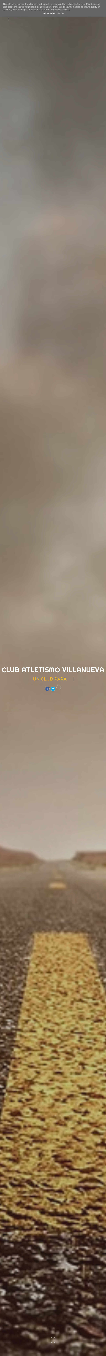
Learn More (49, 14)
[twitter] (53, 689)
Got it (61, 14)
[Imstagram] (58, 687)
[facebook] (47, 689)
